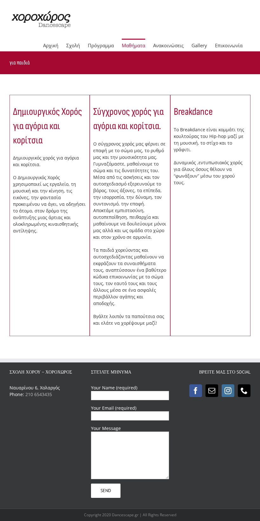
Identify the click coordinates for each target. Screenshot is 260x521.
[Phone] (244, 390)
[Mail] (211, 390)
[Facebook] (195, 390)
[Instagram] (228, 390)
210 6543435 (38, 394)
